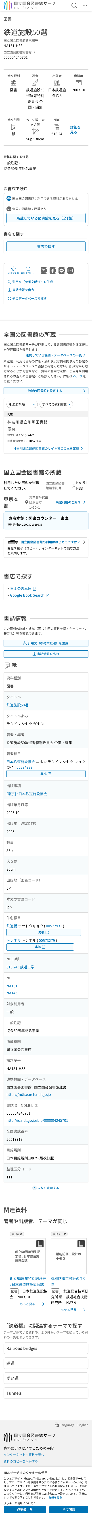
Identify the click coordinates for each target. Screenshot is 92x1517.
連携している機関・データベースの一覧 (54, 355)
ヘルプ (77, 376)
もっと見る (27, 1304)
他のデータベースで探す (29, 298)
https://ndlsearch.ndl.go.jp (28, 1094)
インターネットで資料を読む (24, 1454)
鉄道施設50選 (17, 705)
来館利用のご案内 (68, 502)
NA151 (11, 985)
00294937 (25, 767)
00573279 (47, 940)
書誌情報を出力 (23, 289)
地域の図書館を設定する (45, 390)
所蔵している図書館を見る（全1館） (46, 218)
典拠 (43, 773)
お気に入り (13, 273)
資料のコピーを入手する (21, 1461)
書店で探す (46, 246)
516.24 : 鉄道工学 (20, 967)
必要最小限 (25, 1509)
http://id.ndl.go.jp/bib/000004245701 (37, 1120)
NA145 (11, 992)
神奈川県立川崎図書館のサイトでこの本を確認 (46, 448)
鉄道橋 (11, 925)
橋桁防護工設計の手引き (69, 1281)
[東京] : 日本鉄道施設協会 (26, 793)
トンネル (13, 940)
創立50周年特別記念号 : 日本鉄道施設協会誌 (28, 1281)
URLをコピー (28, 273)
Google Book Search (27, 595)
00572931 (54, 925)
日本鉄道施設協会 (20, 761)
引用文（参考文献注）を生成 (32, 281)
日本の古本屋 (21, 588)
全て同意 (69, 1509)
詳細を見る (75, 129)
